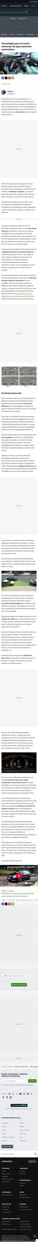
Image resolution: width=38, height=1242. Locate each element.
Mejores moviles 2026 (21, 1066)
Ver (20, 985)
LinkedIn (7, 1096)
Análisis (22, 1123)
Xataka (4, 1171)
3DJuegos (22, 1171)
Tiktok (10, 1096)
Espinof (22, 1185)
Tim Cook (12, 34)
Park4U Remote (25, 803)
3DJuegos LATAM (24, 1221)
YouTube (10, 891)
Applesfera (5, 1176)
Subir (31, 1161)
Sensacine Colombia (25, 1226)
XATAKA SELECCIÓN (15, 6)
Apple (4, 1133)
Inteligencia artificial (8, 1137)
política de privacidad (26, 1085)
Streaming (5, 1123)
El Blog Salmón (24, 1207)
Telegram (27, 1093)
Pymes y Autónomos (25, 1209)
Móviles (22, 1126)
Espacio (4, 1126)
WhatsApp (9, 1093)
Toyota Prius (26, 743)
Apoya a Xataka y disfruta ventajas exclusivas (19, 1109)
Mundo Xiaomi (6, 1181)
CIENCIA (26, 6)
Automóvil (11, 900)
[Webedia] (33, 1)
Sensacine (23, 1183)
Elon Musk (21, 34)
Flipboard (9, 78)
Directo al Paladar (7, 1195)
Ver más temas (7, 1146)
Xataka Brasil (6, 1224)
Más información (29, 1240)
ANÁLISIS (4, 6)
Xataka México (6, 1221)
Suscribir (32, 1081)
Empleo (4, 1141)
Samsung (23, 1133)
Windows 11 (23, 1141)
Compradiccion (6, 1212)
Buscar (35, 1154)
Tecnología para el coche (25, 900)
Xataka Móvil (5, 1174)
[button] (11, 91)
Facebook (2, 78)
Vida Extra (22, 1174)
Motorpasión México (25, 1229)
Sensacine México (25, 1224)
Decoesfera (5, 1209)
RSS (31, 1093)
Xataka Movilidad (25, 1130)
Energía (4, 1130)
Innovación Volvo (22, 18)
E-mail (12, 78)
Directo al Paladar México (9, 1229)
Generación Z (30, 34)
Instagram (24, 1093)
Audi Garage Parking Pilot (19, 824)
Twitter (6, 78)
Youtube (20, 1093)
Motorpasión (23, 1195)
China (5, 34)
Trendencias (5, 1207)
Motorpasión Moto (25, 1197)
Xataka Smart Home (8, 1179)
